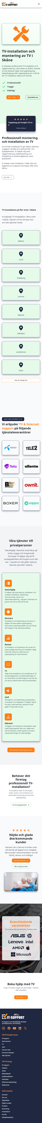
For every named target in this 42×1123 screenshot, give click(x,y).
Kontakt (5, 1095)
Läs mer (6, 177)
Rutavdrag (5, 1109)
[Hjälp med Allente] (31, 466)
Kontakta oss (33, 97)
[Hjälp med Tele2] (31, 447)
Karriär (4, 1114)
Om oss (4, 1097)
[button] (21, 177)
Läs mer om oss (19, 860)
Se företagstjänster (20, 805)
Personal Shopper (8, 1053)
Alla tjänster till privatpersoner (21, 750)
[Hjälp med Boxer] (10, 503)
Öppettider (5, 1100)
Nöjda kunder (6, 1103)
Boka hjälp (12, 97)
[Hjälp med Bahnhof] (10, 484)
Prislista (4, 1106)
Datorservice (6, 1041)
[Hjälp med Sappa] (31, 503)
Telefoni (4, 1068)
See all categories (21, 380)
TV (3, 1044)
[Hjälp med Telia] (10, 466)
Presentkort (6, 1111)
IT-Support (5, 1038)
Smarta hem (6, 1050)
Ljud (3, 1047)
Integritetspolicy (7, 1117)
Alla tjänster (6, 1055)
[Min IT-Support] (10, 4)
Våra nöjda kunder (21, 866)
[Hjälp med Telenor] (10, 447)
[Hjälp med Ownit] (31, 484)
